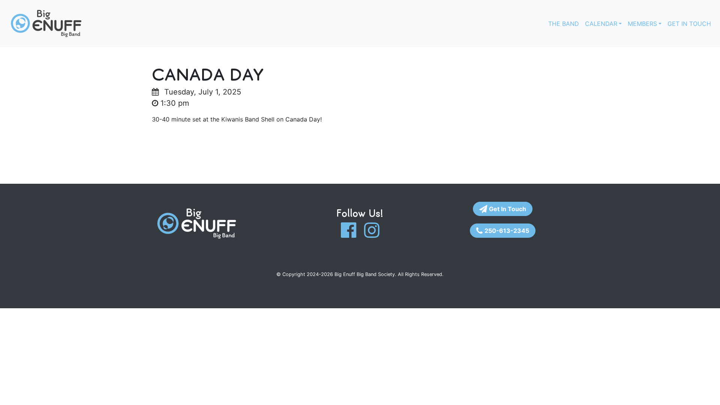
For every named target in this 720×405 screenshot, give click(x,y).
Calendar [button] (601, 23)
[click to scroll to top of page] (706, 390)
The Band (563, 23)
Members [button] (642, 23)
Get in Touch (689, 23)
